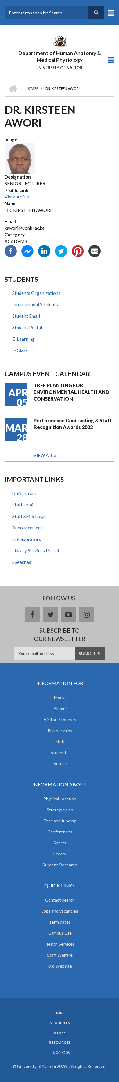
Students (60, 1023)
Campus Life (60, 933)
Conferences (59, 831)
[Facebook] (11, 250)
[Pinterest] (78, 250)
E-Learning (23, 339)
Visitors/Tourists (60, 719)
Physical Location (59, 798)
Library (59, 853)
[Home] (59, 40)
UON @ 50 (61, 1052)
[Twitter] (61, 250)
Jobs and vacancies (60, 910)
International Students (35, 304)
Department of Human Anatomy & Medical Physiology (59, 56)
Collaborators (26, 539)
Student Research (59, 864)
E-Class (20, 350)
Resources (60, 1042)
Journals (60, 763)
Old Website (60, 966)
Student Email (26, 316)
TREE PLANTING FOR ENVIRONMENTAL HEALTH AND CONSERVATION (71, 392)
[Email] (94, 250)
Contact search (60, 899)
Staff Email (23, 504)
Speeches (21, 562)
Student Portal (27, 327)
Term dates (60, 922)
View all (43, 455)
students (60, 752)
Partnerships (60, 730)
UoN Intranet (25, 493)
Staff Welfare (60, 955)
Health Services (60, 944)
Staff (60, 741)
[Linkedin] (44, 250)
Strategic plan (60, 809)
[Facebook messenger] (27, 250)
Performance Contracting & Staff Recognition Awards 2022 (73, 423)
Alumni (60, 708)
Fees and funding (60, 820)
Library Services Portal (35, 550)
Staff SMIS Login (29, 516)
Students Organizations (36, 293)
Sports (59, 842)
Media (60, 697)
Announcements (28, 527)
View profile (17, 196)
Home (60, 1013)
